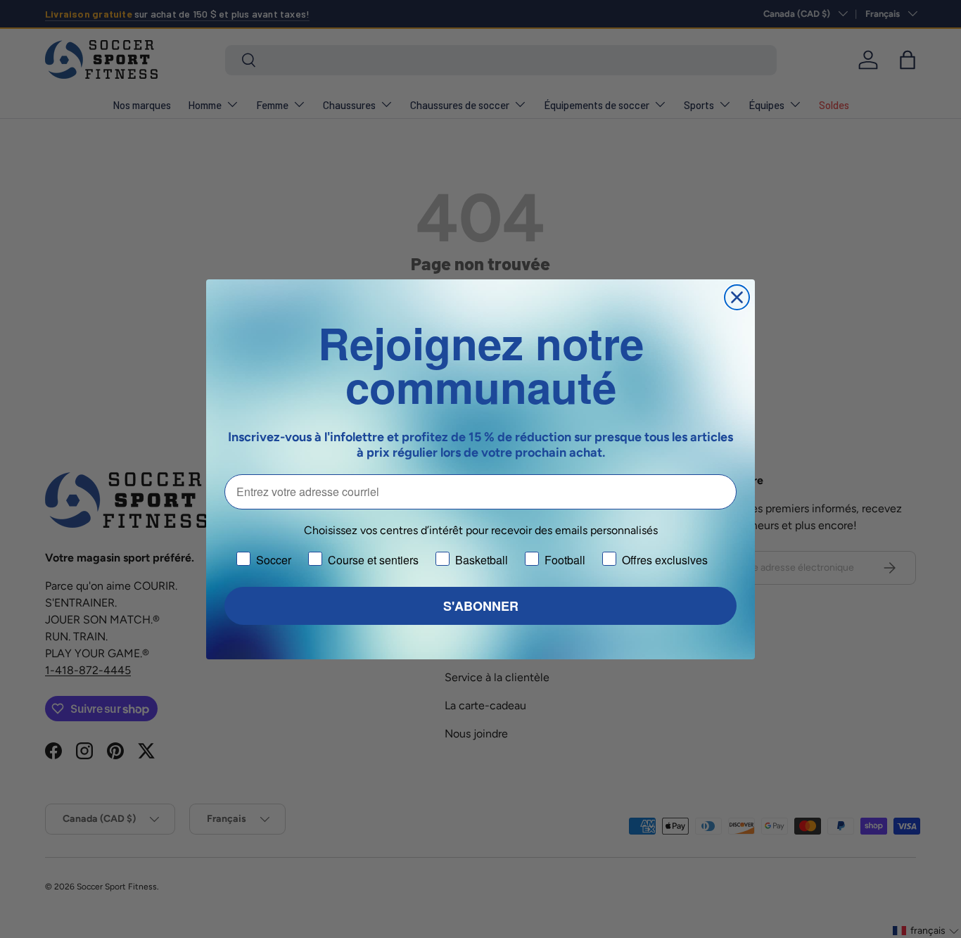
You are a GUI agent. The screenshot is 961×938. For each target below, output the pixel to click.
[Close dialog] (737, 297)
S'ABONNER (480, 606)
